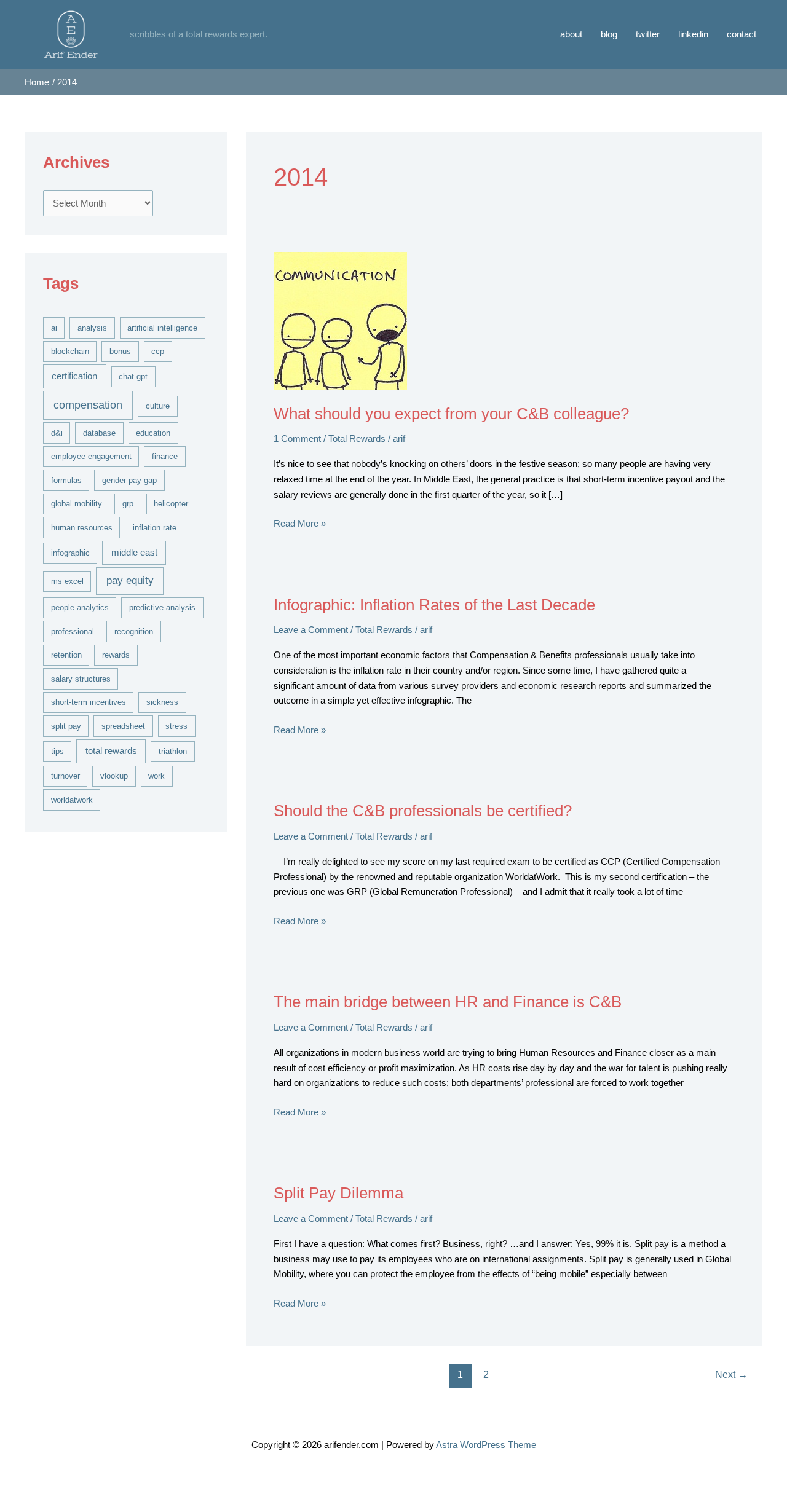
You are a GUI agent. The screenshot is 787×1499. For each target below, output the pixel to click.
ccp (157, 351)
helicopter (171, 503)
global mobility (76, 503)
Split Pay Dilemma (338, 1193)
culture (158, 406)
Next (731, 1374)
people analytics (80, 607)
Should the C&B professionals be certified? (423, 810)
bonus (120, 351)
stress (176, 726)
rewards (116, 654)
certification (74, 376)
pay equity (130, 580)
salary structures (81, 678)
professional (72, 631)
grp (127, 503)
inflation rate (154, 527)
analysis (92, 327)
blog (609, 34)
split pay (66, 726)
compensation (87, 405)
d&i (57, 433)
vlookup (114, 776)
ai (54, 327)
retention (66, 654)
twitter (648, 34)
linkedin (693, 34)
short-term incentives (88, 702)
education (153, 433)
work (156, 776)
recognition (133, 631)
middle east (134, 552)
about (571, 34)
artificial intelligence (162, 327)
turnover (65, 776)
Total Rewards (357, 438)
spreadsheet (123, 726)
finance (165, 456)
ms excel (67, 581)
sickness (162, 702)
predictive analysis (162, 607)
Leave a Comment (311, 629)
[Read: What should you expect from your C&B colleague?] (340, 320)
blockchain (70, 351)
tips (57, 751)
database (99, 433)
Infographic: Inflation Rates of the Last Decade (434, 605)
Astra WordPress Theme (486, 1444)
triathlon (173, 751)
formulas (66, 480)
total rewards (111, 751)
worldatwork (72, 800)
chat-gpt (133, 376)
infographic (70, 552)
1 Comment (297, 438)
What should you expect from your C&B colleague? (451, 413)
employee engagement (91, 456)
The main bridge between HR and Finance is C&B (448, 1002)
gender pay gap (129, 480)
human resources (82, 527)
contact (741, 34)
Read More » (300, 524)
